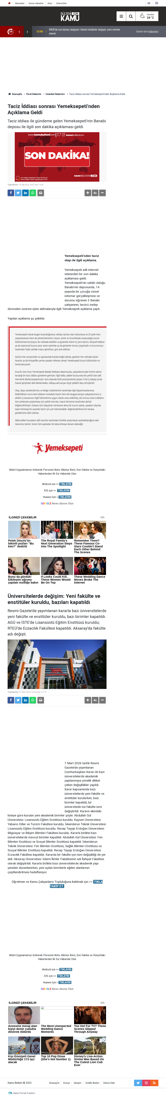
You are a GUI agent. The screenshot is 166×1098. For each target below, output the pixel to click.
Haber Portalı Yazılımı (24, 1093)
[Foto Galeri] (156, 3)
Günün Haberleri (36, 3)
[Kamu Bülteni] (70, 16)
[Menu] (121, 16)
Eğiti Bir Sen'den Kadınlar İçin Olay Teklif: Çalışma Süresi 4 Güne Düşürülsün (85, 31)
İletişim (77, 1083)
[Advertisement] (83, 65)
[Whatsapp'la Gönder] (33, 193)
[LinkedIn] (25, 193)
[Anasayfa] (9, 3)
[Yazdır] (40, 193)
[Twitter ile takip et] (138, 1083)
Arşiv (49, 3)
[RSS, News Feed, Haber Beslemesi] (154, 1083)
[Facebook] (11, 193)
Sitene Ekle (61, 3)
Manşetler (19, 3)
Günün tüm (147, 31)
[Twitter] (18, 193)
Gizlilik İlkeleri (92, 1083)
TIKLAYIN (65, 484)
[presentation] (19, 32)
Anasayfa (54, 1083)
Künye (66, 1083)
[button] (88, 193)
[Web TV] (149, 3)
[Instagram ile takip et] (146, 1083)
